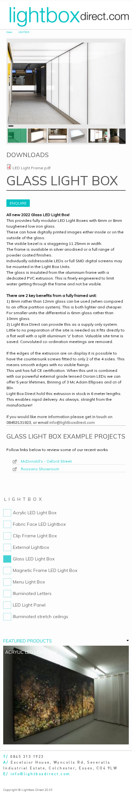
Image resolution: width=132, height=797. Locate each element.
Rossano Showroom (40, 468)
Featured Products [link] (27, 641)
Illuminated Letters (32, 593)
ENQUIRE (18, 203)
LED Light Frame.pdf (31, 167)
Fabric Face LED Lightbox (39, 524)
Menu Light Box (29, 582)
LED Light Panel (29, 605)
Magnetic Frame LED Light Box (45, 570)
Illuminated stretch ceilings (40, 616)
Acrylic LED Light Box (34, 513)
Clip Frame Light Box (35, 536)
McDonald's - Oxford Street (46, 461)
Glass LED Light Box (33, 559)
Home (9, 32)
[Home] (69, 17)
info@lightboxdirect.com (72, 422)
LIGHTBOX (24, 32)
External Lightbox (31, 547)
